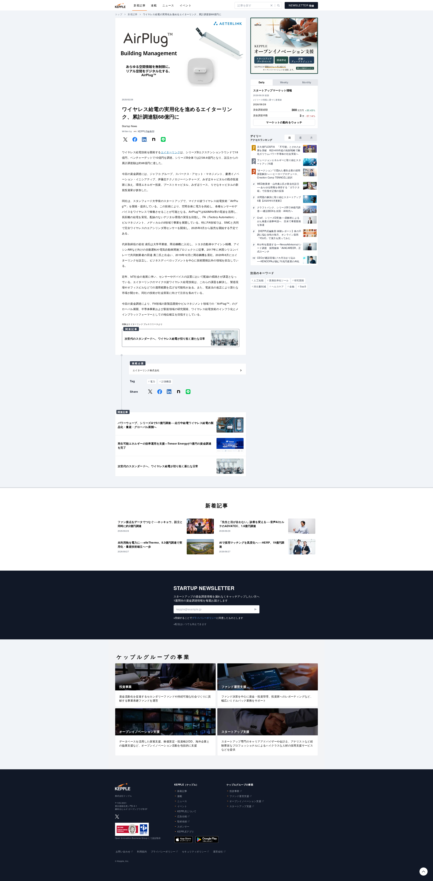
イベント (185, 5)
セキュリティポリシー (194, 851)
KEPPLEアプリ (185, 831)
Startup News (129, 126)
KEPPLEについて (186, 811)
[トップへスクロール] (423, 871)
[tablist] (284, 82)
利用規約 (142, 851)
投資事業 (234, 791)
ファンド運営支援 (239, 796)
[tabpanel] (284, 107)
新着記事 (139, 5)
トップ (118, 14)
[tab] (261, 82)
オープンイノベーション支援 (245, 801)
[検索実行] (278, 5)
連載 (154, 5)
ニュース (168, 5)
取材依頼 (182, 821)
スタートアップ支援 (241, 806)
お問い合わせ (123, 851)
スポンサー (183, 826)
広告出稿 (182, 816)
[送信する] (255, 609)
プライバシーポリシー (204, 617)
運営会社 (218, 851)
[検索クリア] (271, 5)
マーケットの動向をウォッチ (284, 122)
